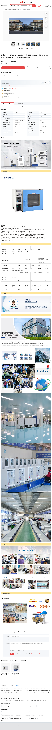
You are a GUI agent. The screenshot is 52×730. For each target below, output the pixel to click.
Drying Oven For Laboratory (16, 718)
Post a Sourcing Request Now (37, 653)
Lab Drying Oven (5, 718)
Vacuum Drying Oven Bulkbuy (31, 718)
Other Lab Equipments (42, 688)
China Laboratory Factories (7, 715)
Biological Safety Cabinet (6, 692)
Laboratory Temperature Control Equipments (22, 688)
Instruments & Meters (8, 9)
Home (2, 9)
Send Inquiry (13, 67)
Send (12, 653)
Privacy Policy (44, 724)
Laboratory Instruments (17, 9)
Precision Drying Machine (31, 706)
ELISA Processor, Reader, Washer (32, 690)
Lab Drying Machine (26, 9)
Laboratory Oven (19, 715)
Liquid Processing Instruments (32, 688)
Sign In (3, 97)
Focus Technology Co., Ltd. (17, 724)
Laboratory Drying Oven (43, 715)
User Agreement (33, 724)
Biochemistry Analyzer (18, 690)
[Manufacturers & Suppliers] (26, 2)
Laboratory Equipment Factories (21, 712)
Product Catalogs (19, 685)
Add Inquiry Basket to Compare (26, 48)
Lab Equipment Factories (7, 712)
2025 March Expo (4, 688)
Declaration (39, 724)
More (2, 720)
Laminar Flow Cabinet (30, 692)
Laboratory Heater (19, 706)
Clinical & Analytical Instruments (44, 690)
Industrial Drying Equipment (7, 706)
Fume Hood (16, 692)
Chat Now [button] (39, 67)
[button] (46, 106)
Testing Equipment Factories (35, 712)
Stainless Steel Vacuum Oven (30, 715)
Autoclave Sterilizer (5, 690)
